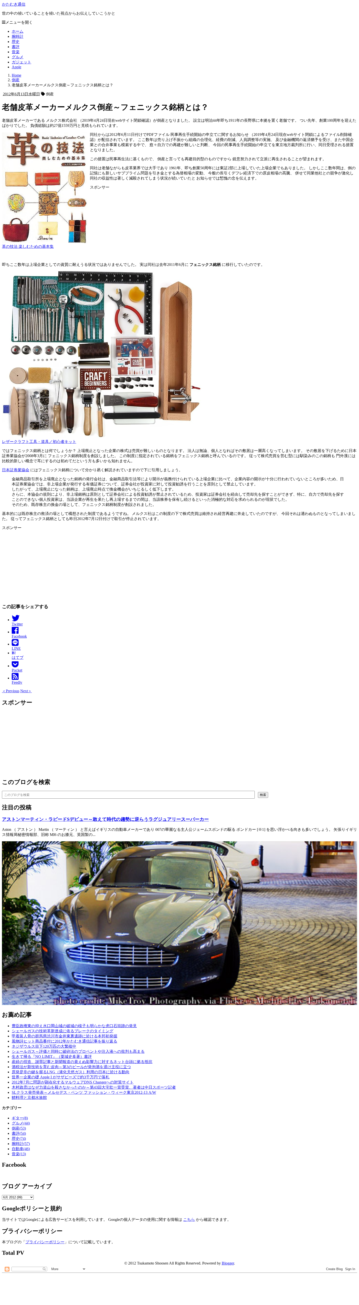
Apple (16, 67)
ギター (20, 1118)
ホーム (17, 31)
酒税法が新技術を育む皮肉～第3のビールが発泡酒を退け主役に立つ (71, 1067)
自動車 (21, 1149)
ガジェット (21, 62)
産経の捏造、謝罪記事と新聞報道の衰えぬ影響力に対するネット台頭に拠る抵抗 (82, 1062)
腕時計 (17, 36)
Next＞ (26, 691)
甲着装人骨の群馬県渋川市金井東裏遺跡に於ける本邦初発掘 (64, 1036)
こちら (189, 1219)
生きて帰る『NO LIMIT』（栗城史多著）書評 (52, 1056)
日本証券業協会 (15, 470)
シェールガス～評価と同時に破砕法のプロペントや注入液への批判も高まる (78, 1051)
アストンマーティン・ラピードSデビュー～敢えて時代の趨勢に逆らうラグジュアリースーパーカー (105, 819)
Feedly (17, 682)
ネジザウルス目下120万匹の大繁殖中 (44, 1046)
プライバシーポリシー (44, 1242)
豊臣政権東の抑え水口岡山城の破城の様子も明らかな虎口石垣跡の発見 (74, 1026)
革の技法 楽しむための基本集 (28, 246)
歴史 (16, 42)
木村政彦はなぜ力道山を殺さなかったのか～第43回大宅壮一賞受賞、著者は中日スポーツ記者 (94, 1087)
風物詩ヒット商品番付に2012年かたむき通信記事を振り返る (64, 1041)
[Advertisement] (148, 283)
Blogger (228, 1263)
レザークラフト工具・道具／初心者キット (39, 442)
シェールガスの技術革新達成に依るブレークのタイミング (62, 1031)
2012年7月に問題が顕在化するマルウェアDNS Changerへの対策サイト (73, 1082)
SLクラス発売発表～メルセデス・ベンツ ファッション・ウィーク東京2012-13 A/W (84, 1092)
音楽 (16, 52)
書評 (16, 47)
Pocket (17, 670)
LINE (16, 648)
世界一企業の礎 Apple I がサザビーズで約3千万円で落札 (60, 1077)
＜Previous (10, 691)
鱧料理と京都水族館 (29, 1097)
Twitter (17, 624)
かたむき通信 (13, 4)
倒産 (19, 1128)
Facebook (19, 636)
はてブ (17, 655)
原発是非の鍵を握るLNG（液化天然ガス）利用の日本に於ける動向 (70, 1072)
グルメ (17, 57)
